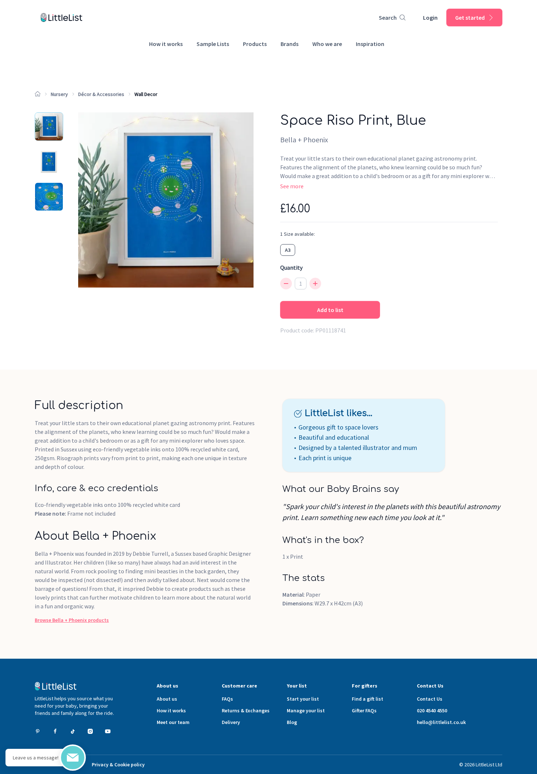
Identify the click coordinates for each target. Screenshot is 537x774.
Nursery (59, 94)
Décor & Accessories (101, 94)
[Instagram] (90, 731)
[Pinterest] (38, 731)
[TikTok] (73, 731)
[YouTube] (108, 731)
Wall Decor (145, 94)
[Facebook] (55, 731)
